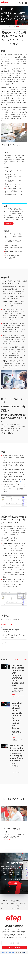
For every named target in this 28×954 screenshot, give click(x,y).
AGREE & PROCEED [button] (14, 947)
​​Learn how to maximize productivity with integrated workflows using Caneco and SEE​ (18, 675)
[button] (25, 912)
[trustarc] (23, 952)
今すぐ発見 (6, 839)
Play (15, 696)
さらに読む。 (7, 432)
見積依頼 (8, 223)
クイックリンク (13, 26)
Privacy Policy (4, 952)
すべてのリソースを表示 (20, 659)
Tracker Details (11, 952)
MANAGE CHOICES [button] (14, 943)
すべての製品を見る (6, 624)
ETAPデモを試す (14, 883)
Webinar (13, 694)
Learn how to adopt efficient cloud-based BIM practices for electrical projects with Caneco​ (17, 715)
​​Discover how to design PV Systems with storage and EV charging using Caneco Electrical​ (17, 753)
